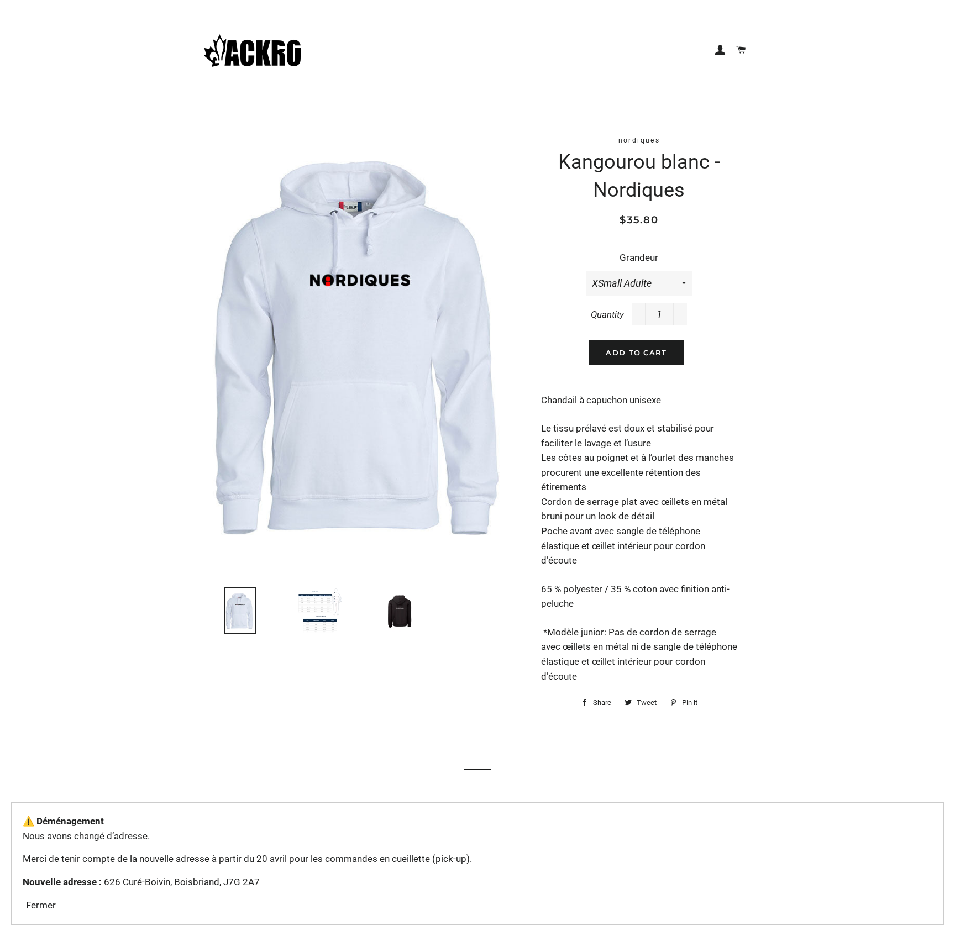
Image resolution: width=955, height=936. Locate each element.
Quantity (607, 314)
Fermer (41, 905)
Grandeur (639, 257)
